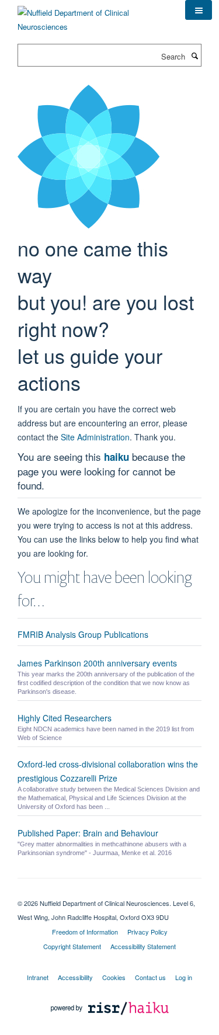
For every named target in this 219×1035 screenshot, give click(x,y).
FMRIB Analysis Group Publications (83, 634)
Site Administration (95, 437)
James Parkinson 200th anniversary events (97, 663)
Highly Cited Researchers (65, 718)
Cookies (114, 977)
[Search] (194, 55)
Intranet (37, 977)
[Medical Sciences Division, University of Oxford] (109, 893)
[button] (198, 10)
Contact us (150, 977)
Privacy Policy (147, 931)
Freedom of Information (85, 931)
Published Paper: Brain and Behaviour (88, 833)
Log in (183, 977)
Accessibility (75, 977)
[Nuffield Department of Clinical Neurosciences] (93, 15)
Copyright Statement (72, 946)
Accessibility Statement (143, 946)
